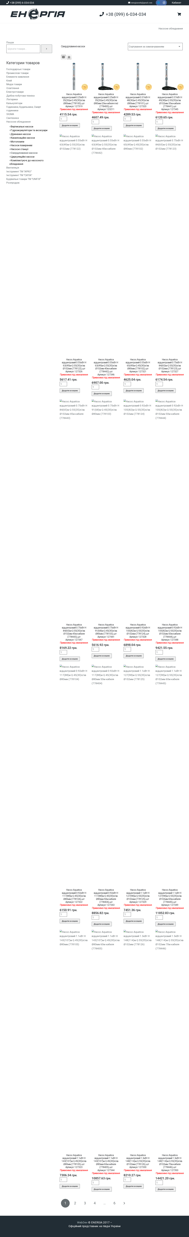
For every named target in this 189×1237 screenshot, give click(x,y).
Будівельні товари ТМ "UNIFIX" (23, 179)
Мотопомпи (17, 141)
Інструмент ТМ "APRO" (19, 171)
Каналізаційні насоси (23, 137)
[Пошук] (46, 48)
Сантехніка (12, 117)
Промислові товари (17, 73)
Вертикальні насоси (22, 126)
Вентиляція (12, 167)
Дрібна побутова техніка (20, 95)
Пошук (10, 42)
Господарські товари (18, 69)
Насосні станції (19, 149)
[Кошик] (179, 14)
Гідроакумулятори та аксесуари (29, 130)
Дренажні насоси (21, 134)
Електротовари (15, 91)
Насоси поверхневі (21, 145)
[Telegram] (158, 2)
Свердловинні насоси (24, 152)
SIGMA (10, 114)
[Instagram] (164, 2)
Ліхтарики (12, 99)
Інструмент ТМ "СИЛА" (19, 175)
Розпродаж (12, 182)
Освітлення (12, 88)
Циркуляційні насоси (22, 156)
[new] (36, 14)
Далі (124, 1203)
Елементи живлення (17, 76)
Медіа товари (14, 84)
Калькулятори (14, 103)
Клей (9, 80)
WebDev (82, 1222)
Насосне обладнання (171, 28)
